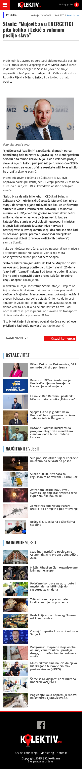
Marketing (47, 753)
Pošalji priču (66, 4)
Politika (11, 15)
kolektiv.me (73, 15)
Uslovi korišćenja (26, 753)
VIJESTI (22, 449)
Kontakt (62, 753)
